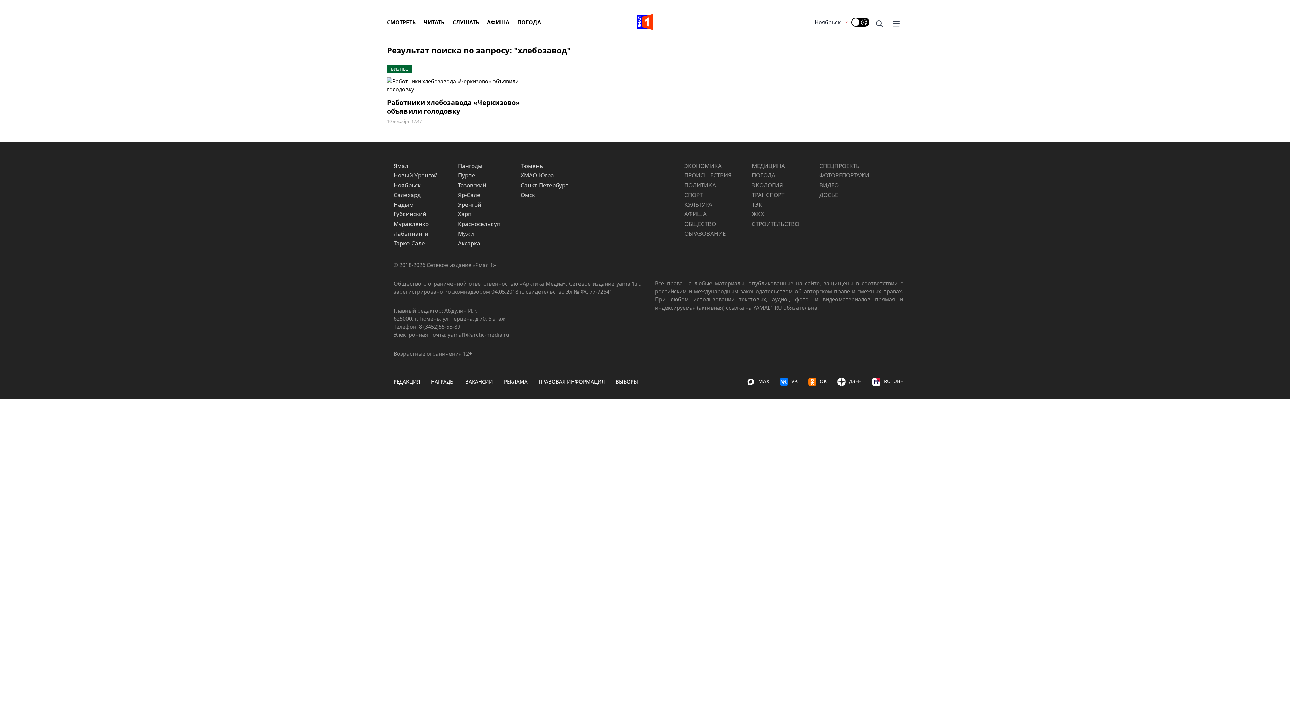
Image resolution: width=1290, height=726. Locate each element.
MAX (763, 381)
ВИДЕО (829, 185)
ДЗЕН (855, 381)
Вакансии (479, 381)
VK (794, 381)
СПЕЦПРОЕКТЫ (840, 166)
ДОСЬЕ (828, 195)
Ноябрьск (828, 22)
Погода (529, 22)
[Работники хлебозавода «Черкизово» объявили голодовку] (466, 85)
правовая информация (572, 381)
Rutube (893, 381)
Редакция (407, 381)
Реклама (516, 381)
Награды (443, 381)
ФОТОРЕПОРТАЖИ (844, 175)
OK (823, 381)
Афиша (498, 22)
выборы (627, 381)
